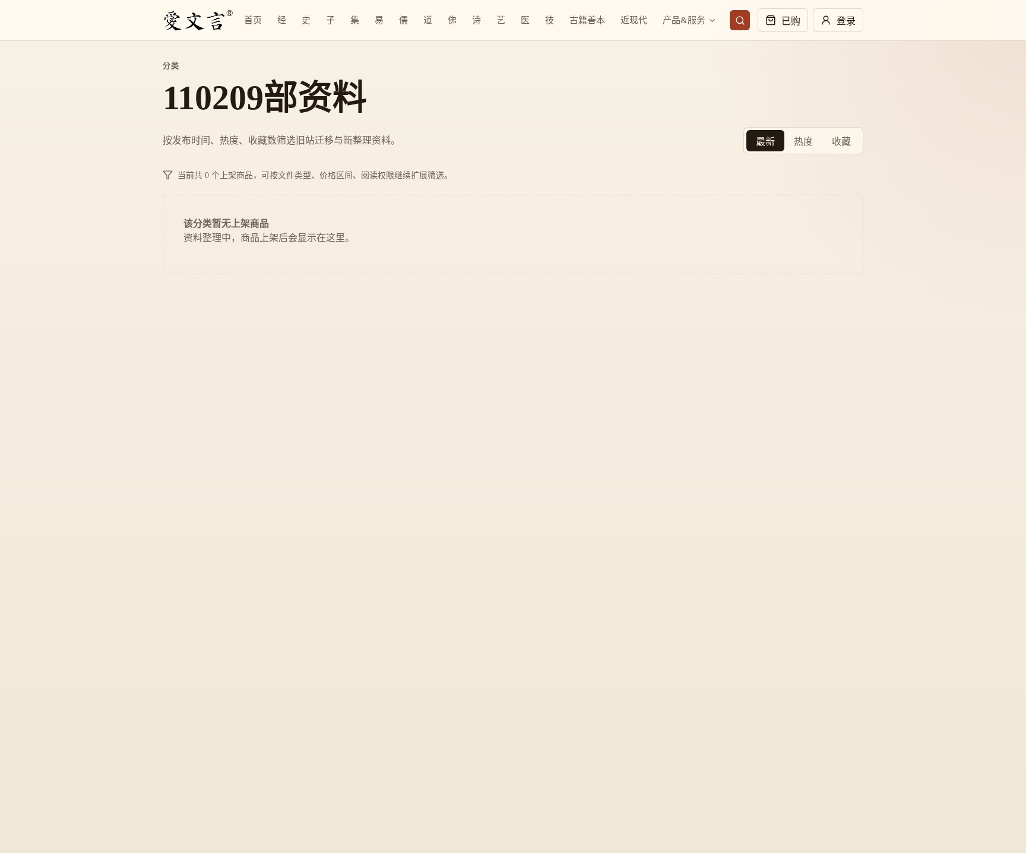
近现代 (633, 20)
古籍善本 (587, 20)
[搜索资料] (740, 20)
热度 (803, 142)
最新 (765, 142)
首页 (253, 20)
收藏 (841, 142)
